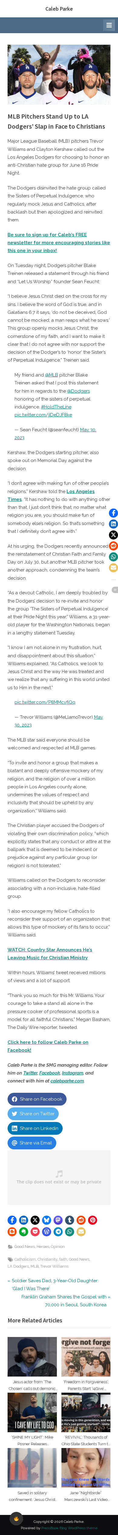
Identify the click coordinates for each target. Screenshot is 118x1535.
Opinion (58, 1246)
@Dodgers (78, 391)
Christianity (47, 1259)
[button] (12, 1220)
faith (63, 1259)
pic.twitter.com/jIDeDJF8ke (43, 415)
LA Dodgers (18, 1266)
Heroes (43, 1246)
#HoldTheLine (56, 407)
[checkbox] (16, 1518)
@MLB (51, 375)
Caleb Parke (59, 8)
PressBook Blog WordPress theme (69, 1528)
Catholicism (25, 1259)
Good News (25, 1246)
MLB (34, 1266)
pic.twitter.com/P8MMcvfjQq (45, 702)
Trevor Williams (54, 1266)
